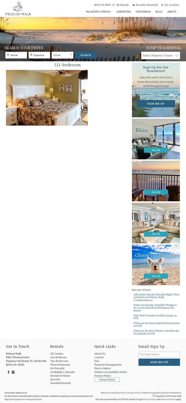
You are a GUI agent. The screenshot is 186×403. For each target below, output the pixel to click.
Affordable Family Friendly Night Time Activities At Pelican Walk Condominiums (156, 297)
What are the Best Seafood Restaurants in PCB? (157, 325)
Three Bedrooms (60, 364)
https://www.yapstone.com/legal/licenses (23, 399)
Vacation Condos (98, 11)
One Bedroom (58, 357)
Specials (55, 379)
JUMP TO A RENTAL (163, 47)
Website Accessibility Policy (110, 372)
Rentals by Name (60, 375)
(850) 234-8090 (102, 5)
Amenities (123, 11)
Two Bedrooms (59, 361)
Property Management (108, 364)
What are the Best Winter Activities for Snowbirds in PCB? (156, 332)
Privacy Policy (102, 375)
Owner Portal (107, 379)
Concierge (143, 11)
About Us (99, 353)
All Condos (56, 353)
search (85, 55)
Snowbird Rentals (60, 383)
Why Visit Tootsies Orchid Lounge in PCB (155, 317)
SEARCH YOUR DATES (24, 47)
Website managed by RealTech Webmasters (162, 393)
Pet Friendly (57, 368)
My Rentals (122, 5)
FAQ (96, 361)
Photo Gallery (102, 368)
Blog (159, 11)
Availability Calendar (62, 372)
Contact (99, 357)
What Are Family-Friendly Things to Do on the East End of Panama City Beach (155, 307)
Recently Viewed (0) (147, 5)
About (171, 11)
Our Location (171, 5)
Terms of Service (168, 399)
